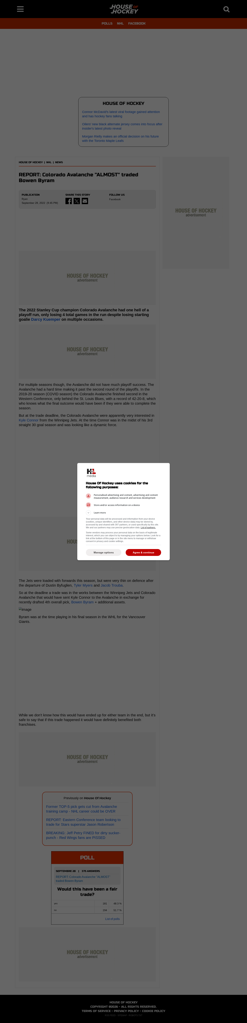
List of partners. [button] (148, 527)
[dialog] (123, 511)
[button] (123, 512)
